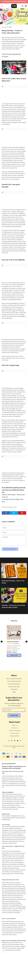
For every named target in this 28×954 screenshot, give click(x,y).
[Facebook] (8, 740)
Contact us (14, 728)
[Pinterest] (14, 740)
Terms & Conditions (14, 730)
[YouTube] (17, 740)
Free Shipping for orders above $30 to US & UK (14, 1)
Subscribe (14, 715)
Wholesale (14, 689)
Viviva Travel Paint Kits (14, 681)
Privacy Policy (14, 733)
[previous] (1, 641)
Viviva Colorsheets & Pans (14, 678)
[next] (26, 641)
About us (14, 725)
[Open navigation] (2, 6)
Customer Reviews (14, 686)
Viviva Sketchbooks (14, 684)
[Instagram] (11, 740)
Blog (14, 692)
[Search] (22, 6)
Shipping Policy (14, 736)
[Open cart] (26, 6)
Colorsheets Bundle (13, 641)
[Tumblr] (20, 740)
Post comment (10, 549)
